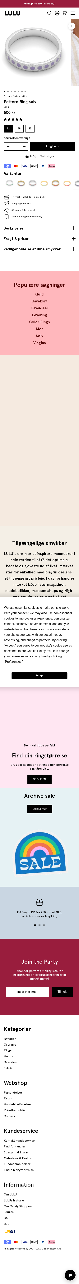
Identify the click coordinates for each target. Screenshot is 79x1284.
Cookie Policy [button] (36, 650)
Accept (39, 675)
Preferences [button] (13, 661)
